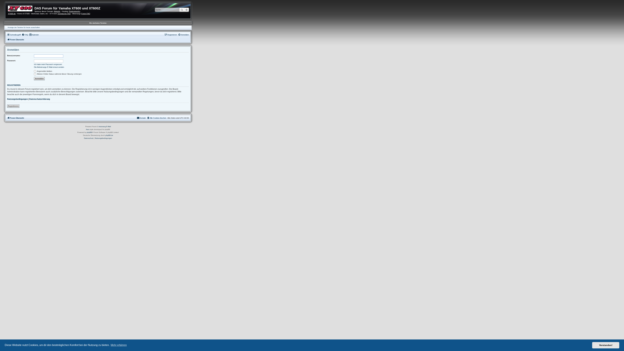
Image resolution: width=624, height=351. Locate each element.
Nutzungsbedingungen (17, 99)
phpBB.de (109, 135)
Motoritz (57, 11)
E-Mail (108, 126)
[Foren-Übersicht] (21, 8)
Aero (88, 129)
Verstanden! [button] (605, 345)
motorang (102, 126)
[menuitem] (25, 35)
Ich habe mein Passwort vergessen (48, 64)
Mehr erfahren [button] (119, 345)
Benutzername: (13, 56)
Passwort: (11, 61)
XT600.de (12, 14)
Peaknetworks (74, 11)
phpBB (89, 132)
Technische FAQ (64, 14)
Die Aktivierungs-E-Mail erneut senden (49, 67)
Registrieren (13, 106)
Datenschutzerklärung (39, 99)
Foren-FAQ (85, 14)
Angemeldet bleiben (44, 71)
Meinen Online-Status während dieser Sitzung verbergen (59, 74)
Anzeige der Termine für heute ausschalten (24, 27)
